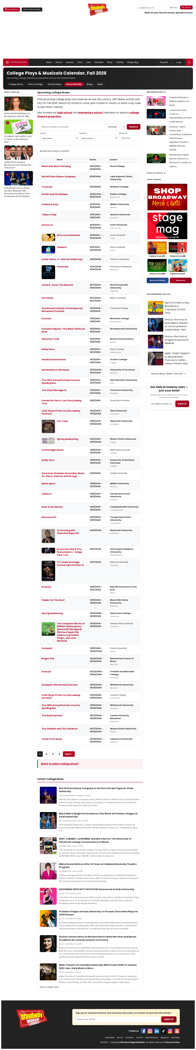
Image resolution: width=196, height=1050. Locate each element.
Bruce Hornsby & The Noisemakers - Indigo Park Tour (69, 552)
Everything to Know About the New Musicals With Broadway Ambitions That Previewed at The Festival (17, 185)
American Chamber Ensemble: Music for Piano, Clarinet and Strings (63, 475)
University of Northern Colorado (122, 461)
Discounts (180, 280)
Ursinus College (118, 359)
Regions (165, 1037)
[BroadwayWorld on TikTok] (163, 1031)
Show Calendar (74, 84)
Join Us (139, 1037)
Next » (68, 754)
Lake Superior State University (121, 178)
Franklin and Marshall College (122, 673)
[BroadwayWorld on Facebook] (143, 1031)
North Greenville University (119, 286)
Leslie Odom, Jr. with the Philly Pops (62, 259)
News (49, 62)
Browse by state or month (54, 151)
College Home (16, 84)
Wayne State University (123, 728)
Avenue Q (47, 224)
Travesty (47, 186)
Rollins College (118, 194)
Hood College (117, 166)
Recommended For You (159, 294)
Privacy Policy (172, 1042)
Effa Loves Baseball (68, 235)
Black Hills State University (119, 601)
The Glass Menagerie (54, 390)
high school (64, 112)
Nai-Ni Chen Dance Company (59, 176)
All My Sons (48, 349)
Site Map (175, 1037)
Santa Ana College (120, 613)
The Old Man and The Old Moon (60, 728)
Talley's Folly (49, 214)
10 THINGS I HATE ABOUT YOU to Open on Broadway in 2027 (18, 132)
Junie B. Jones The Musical (57, 284)
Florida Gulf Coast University (120, 495)
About (120, 1037)
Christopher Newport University (121, 550)
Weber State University (123, 439)
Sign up (182, 403)
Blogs (90, 84)
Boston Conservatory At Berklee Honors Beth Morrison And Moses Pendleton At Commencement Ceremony (97, 938)
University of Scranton (122, 369)
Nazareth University (121, 421)
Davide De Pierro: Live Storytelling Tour (61, 402)
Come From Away (52, 739)
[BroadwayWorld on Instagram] (150, 1031)
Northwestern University (123, 328)
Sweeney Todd (50, 338)
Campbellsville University (124, 506)
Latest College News (50, 779)
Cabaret (47, 493)
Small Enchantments (54, 359)
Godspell (47, 648)
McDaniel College (119, 318)
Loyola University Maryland (119, 717)
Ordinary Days (50, 204)
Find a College (35, 84)
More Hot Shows (157, 280)
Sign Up (168, 1019)
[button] (189, 62)
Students (99, 62)
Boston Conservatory (122, 338)
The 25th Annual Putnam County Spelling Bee (61, 382)
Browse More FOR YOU (167, 373)
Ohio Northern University (123, 380)
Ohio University (118, 410)
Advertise (110, 1037)
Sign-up (173, 7)
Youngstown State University (120, 518)
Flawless (62, 247)
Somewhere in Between (56, 369)
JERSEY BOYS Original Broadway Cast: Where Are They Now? (17, 158)
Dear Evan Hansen (52, 506)
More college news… (50, 987)
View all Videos (155, 172)
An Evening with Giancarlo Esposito (68, 532)
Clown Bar (63, 266)
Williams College (119, 186)
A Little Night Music (53, 449)
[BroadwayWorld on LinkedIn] (157, 1031)
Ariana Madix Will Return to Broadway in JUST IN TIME (17, 108)
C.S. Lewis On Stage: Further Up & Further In (70, 564)
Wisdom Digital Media (132, 1042)
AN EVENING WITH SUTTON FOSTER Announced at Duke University (96, 889)
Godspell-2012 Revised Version (59, 684)
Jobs (88, 62)
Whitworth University (121, 684)
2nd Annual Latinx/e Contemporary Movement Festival (62, 310)
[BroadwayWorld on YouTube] (177, 1031)
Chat (79, 62)
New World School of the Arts (123, 588)
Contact (129, 1037)
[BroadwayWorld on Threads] (170, 1031)
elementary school (90, 112)
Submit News (151, 1037)
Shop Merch (13, 9)
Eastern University (120, 214)
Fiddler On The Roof (53, 600)
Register (164, 62)
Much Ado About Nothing (56, 166)
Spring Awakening (67, 439)
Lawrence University (121, 738)
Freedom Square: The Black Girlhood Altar (63, 330)
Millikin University (119, 204)
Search (133, 126)
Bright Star (48, 658)
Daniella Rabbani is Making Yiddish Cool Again (179, 101)
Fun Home (47, 297)
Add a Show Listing (31, 9)
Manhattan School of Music (122, 660)
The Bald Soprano (52, 715)
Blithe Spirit (48, 483)
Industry (70, 62)
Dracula (46, 318)
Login (179, 62)
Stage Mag (132, 62)
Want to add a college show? (60, 764)
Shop (110, 62)
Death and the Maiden (55, 194)
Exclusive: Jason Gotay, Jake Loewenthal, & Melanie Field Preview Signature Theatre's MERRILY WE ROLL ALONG (180, 138)
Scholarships (54, 84)
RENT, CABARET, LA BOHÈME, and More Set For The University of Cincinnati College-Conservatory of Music (95, 840)
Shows (58, 62)
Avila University (118, 224)
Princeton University (121, 390)
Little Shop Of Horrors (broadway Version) (61, 412)
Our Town (62, 421)
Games (120, 62)
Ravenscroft (49, 517)
